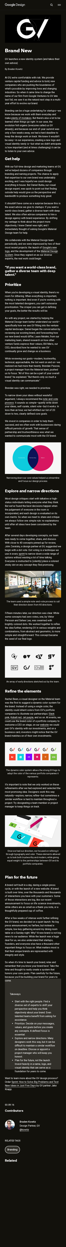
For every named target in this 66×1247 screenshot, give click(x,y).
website (44, 724)
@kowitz (24, 1129)
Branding (12, 1149)
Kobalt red (15, 717)
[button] (51, 4)
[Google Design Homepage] (15, 4)
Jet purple (28, 717)
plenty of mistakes (21, 118)
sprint (22, 553)
